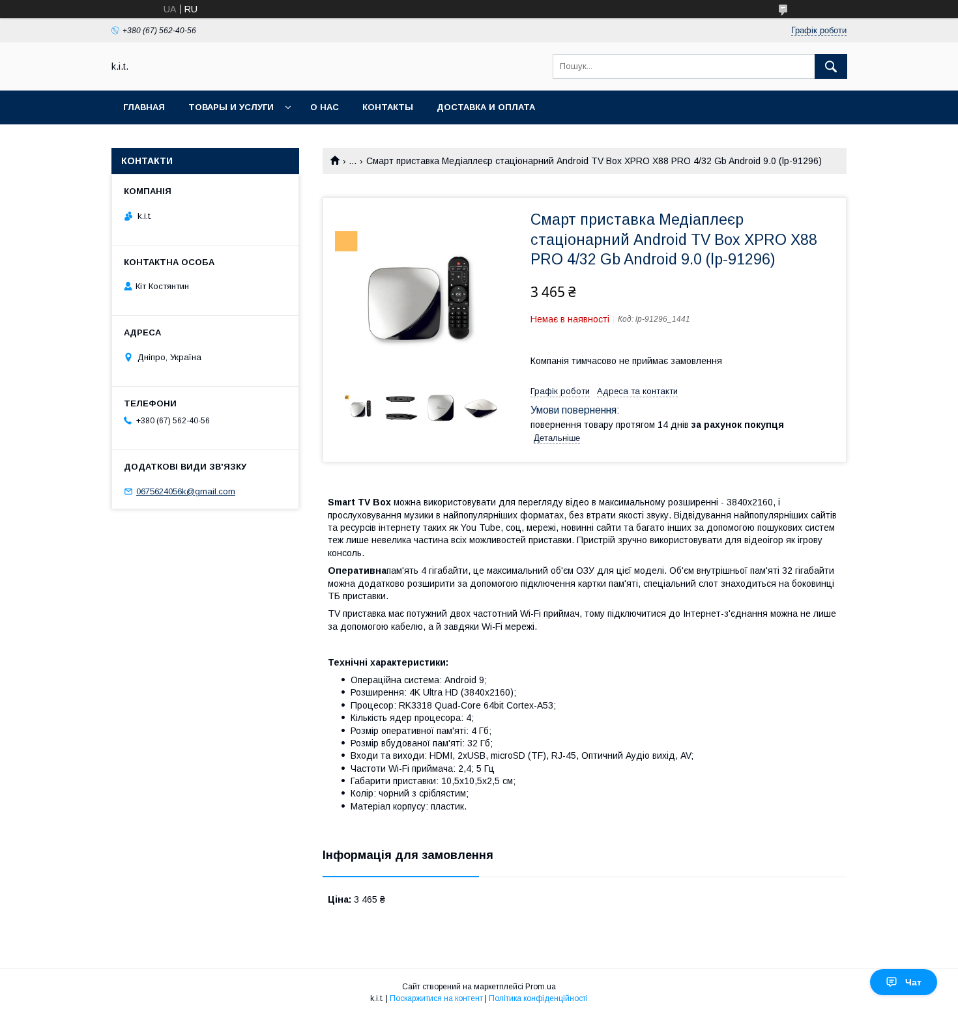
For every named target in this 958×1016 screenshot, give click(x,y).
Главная (144, 107)
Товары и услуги (231, 107)
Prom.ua (540, 986)
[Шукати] (831, 66)
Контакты (387, 107)
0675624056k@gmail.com (185, 491)
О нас (324, 107)
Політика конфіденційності (538, 998)
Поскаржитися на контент (436, 998)
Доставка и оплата (486, 107)
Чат (913, 982)
